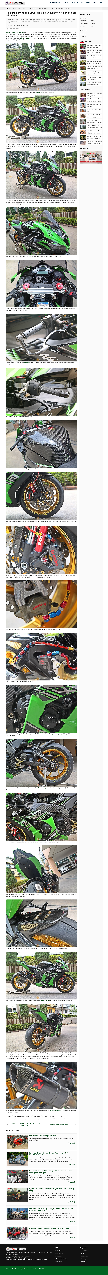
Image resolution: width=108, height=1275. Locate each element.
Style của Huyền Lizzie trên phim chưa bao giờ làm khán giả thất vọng (94, 128)
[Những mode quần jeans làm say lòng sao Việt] (83, 53)
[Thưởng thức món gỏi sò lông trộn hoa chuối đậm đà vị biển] (83, 68)
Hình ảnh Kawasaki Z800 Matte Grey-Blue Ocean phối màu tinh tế (24, 1124)
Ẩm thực (59, 1261)
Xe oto (83, 36)
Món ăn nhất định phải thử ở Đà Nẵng (94, 78)
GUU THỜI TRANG (54, 3)
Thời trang (84, 1250)
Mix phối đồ (59, 1253)
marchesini (45, 1000)
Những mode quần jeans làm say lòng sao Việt (94, 51)
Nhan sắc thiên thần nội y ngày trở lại (94, 95)
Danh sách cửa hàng (88, 23)
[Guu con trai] (15, 3)
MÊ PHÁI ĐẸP (85, 3)
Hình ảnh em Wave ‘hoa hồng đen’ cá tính (94, 46)
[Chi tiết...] (71, 1143)
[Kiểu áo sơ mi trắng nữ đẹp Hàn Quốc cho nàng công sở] (83, 75)
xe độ (60, 1116)
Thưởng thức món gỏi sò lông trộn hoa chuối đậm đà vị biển (94, 69)
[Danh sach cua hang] (91, 157)
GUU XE (66, 3)
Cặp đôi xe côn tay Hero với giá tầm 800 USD (49, 1228)
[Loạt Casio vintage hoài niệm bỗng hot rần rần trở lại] (83, 138)
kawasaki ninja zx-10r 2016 (15, 32)
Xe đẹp (19, 8)
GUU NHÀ (75, 3)
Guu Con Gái (97, 3)
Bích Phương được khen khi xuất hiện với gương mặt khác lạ (94, 101)
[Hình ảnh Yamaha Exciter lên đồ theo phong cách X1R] (83, 62)
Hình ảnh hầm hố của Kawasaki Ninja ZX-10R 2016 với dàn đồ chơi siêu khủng (50, 8)
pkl (68, 1116)
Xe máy (83, 34)
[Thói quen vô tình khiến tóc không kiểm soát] (83, 143)
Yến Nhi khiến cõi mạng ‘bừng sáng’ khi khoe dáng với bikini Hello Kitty (94, 85)
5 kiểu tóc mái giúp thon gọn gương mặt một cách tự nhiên (94, 117)
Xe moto (25, 8)
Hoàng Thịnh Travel (87, 20)
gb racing (55, 734)
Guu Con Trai (12, 8)
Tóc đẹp (58, 1250)
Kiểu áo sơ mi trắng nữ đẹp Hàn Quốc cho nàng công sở (94, 74)
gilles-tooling (41, 788)
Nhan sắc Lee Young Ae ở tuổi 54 (94, 105)
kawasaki (39, 92)
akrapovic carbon (56, 1110)
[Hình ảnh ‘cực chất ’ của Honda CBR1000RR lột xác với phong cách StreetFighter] (83, 57)
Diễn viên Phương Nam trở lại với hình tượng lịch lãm (94, 133)
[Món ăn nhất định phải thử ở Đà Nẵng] (83, 78)
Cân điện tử (85, 18)
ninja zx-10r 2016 (24, 38)
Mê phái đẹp (85, 1256)
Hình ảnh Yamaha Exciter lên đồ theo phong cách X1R (94, 63)
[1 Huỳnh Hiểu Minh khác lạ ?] (83, 110)
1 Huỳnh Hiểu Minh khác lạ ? (94, 111)
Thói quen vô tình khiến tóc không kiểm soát (94, 142)
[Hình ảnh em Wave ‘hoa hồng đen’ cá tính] (83, 46)
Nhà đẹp (83, 1259)
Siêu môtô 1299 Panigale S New (59, 1124)
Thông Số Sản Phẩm (87, 26)
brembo (27, 362)
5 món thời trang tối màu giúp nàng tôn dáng (94, 121)
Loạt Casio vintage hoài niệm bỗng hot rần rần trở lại (94, 138)
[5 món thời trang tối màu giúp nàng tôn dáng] (83, 123)
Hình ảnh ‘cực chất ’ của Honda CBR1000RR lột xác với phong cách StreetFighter (94, 59)
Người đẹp (59, 1256)
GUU (56, 1248)
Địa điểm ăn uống (61, 1259)
